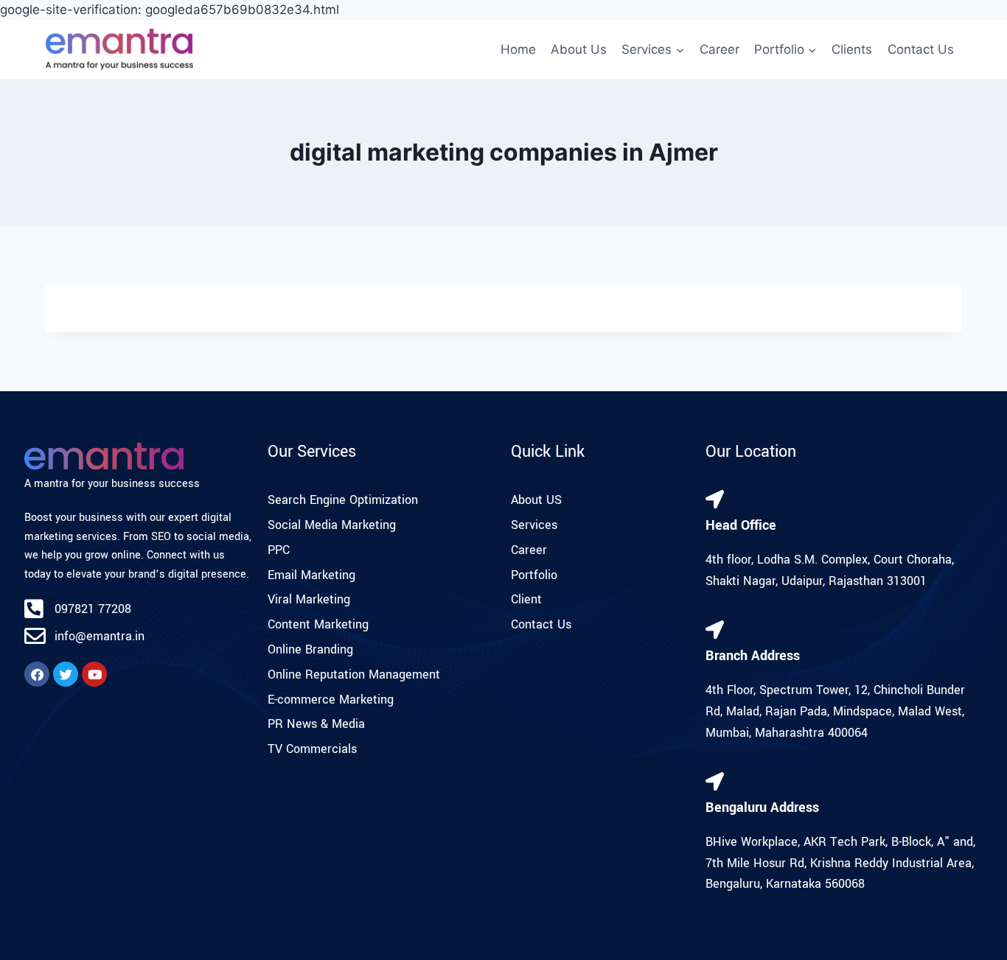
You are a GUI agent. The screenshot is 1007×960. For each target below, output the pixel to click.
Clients (852, 49)
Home (518, 49)
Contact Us (921, 49)
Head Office (740, 525)
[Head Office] (714, 499)
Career (719, 49)
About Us (579, 49)
